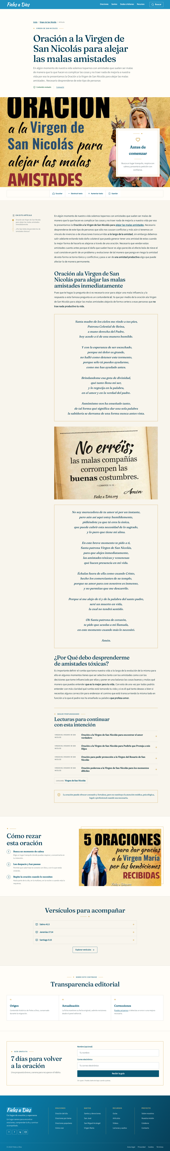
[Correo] (25, 1132)
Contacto (145, 1128)
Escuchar (59, 193)
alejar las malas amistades (130, 225)
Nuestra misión (148, 1118)
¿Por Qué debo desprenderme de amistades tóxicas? (28, 230)
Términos (159, 1147)
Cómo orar (59, 1128)
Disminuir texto (76, 193)
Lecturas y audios (120, 1128)
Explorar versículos (83, 949)
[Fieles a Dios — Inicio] (18, 4)
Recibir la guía (118, 1073)
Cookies (151, 1147)
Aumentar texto (97, 193)
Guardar (115, 193)
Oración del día (61, 1113)
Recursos (140, 4)
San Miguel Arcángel (92, 1123)
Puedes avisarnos (121, 1010)
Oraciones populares (63, 1123)
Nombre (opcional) (84, 1046)
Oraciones (104, 4)
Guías (115, 1113)
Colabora (145, 1123)
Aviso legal (131, 1147)
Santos (114, 4)
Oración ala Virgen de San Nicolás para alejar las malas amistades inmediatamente (28, 222)
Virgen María (89, 1128)
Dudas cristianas (127, 4)
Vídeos (115, 1123)
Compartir (60, 87)
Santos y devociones (92, 1113)
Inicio (35, 22)
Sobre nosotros (148, 1113)
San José (87, 1118)
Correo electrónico (84, 1059)
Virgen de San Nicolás (48, 22)
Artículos (116, 1118)
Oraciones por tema (63, 1118)
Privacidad (141, 1147)
